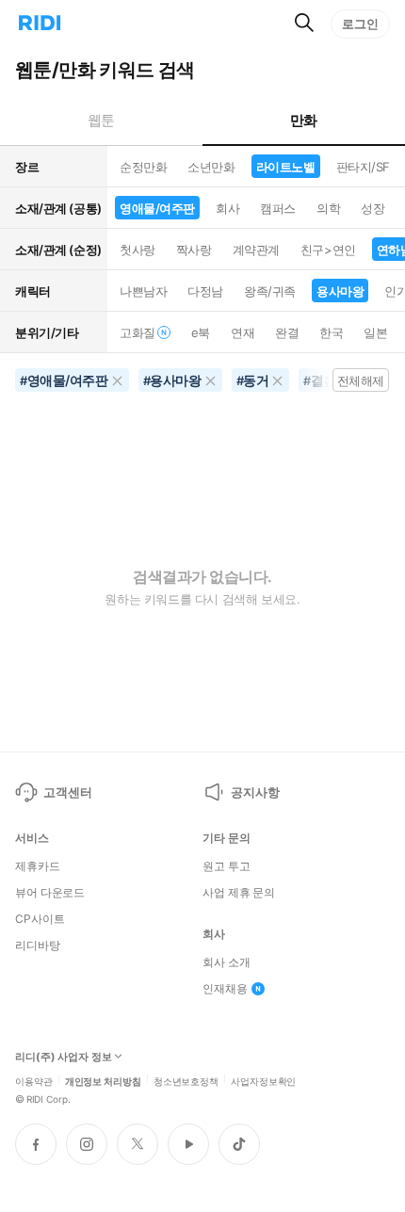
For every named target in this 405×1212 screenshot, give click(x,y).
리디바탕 (37, 945)
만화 (303, 120)
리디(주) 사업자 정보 (63, 1057)
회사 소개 (226, 962)
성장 (372, 208)
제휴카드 (37, 866)
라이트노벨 (286, 166)
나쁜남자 (143, 291)
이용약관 (34, 1080)
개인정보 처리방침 (103, 1080)
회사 (227, 208)
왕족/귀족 (270, 291)
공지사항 (255, 792)
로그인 (360, 23)
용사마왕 (340, 291)
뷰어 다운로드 (50, 892)
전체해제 (360, 380)
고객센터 (67, 792)
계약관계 (256, 249)
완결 (287, 332)
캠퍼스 (278, 208)
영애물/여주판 (157, 208)
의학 (328, 208)
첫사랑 (137, 249)
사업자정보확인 (263, 1080)
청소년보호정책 (186, 1080)
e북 (200, 332)
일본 (375, 332)
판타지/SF (363, 166)
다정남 (205, 291)
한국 (331, 332)
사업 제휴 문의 (238, 892)
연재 (242, 332)
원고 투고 (226, 866)
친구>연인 (328, 249)
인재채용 (225, 988)
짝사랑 (194, 249)
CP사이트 (39, 919)
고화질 (137, 332)
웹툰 (101, 120)
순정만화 (143, 166)
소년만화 (211, 166)
